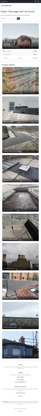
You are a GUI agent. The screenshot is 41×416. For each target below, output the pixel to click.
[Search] (18, 18)
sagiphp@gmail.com (22, 382)
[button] (37, 80)
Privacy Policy (20, 411)
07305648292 (21, 379)
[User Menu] (38, 1)
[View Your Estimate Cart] (35, 1)
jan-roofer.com (6, 5)
